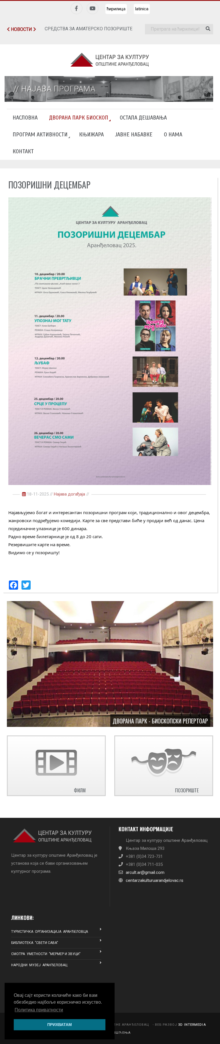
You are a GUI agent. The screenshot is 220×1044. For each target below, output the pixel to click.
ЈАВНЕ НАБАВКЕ (133, 134)
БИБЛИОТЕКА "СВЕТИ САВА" (34, 943)
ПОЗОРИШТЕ (187, 790)
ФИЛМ (80, 790)
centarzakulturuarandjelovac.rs (154, 880)
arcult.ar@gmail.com (145, 872)
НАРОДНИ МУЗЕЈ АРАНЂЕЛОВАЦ (39, 965)
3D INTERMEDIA (192, 1025)
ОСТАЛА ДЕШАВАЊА (143, 117)
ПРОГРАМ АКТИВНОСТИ (40, 134)
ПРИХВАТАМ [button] (59, 1024)
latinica (141, 8)
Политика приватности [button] (39, 1009)
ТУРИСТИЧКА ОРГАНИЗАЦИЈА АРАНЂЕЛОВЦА (49, 932)
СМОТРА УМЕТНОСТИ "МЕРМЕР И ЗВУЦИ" (45, 954)
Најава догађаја (69, 494)
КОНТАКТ (23, 151)
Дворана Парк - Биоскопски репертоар (160, 721)
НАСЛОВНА (25, 117)
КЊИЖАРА (91, 134)
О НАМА (173, 134)
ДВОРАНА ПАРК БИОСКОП (78, 117)
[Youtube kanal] (93, 8)
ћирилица (116, 8)
